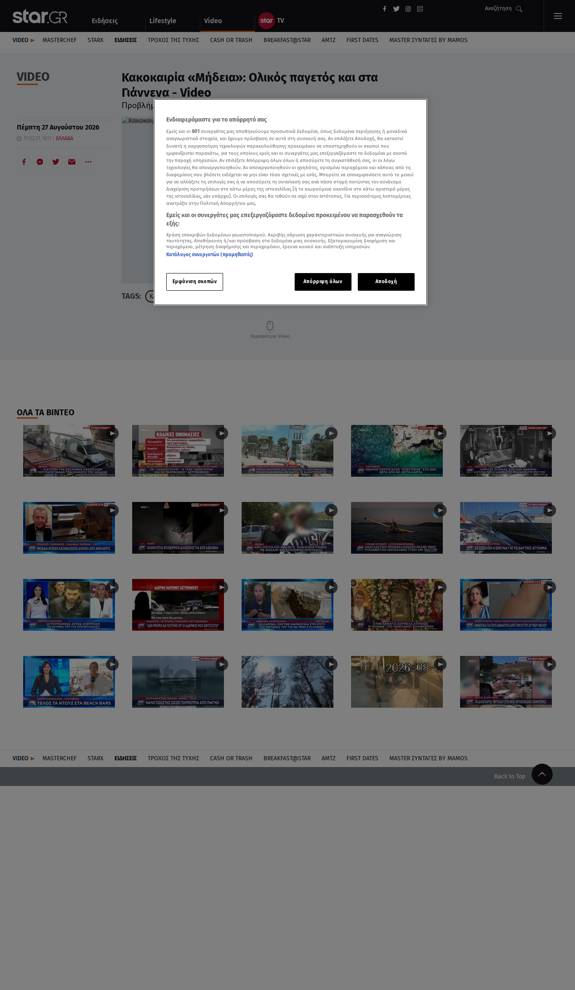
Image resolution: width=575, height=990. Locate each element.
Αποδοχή (386, 281)
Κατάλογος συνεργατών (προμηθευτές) (209, 255)
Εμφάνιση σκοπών (195, 281)
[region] (290, 202)
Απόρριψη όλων (322, 281)
